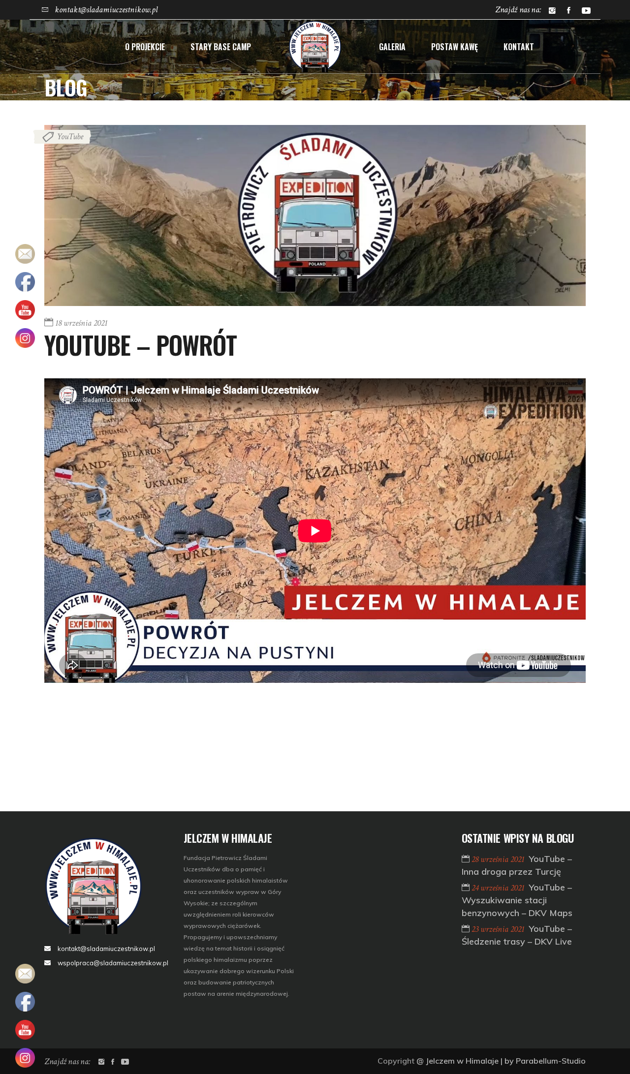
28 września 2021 (499, 859)
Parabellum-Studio (551, 1061)
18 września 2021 (81, 323)
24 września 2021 (499, 887)
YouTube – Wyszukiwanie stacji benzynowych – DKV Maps (517, 900)
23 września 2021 (499, 929)
